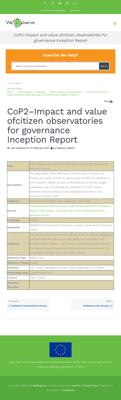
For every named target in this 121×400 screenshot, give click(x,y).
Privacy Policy (90, 385)
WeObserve (39, 385)
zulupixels (69, 390)
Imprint (76, 385)
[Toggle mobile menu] (115, 23)
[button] (108, 101)
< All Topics (14, 83)
